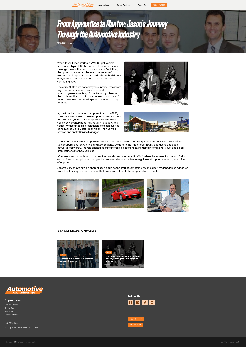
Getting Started (11, 304)
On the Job (9, 308)
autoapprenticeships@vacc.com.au (21, 327)
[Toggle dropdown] (110, 5)
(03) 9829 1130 (159, 5)
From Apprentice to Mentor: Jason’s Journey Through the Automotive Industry (122, 259)
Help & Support (11, 311)
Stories (71, 43)
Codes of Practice (234, 342)
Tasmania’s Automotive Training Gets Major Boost (76, 260)
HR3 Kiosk (134, 324)
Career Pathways (12, 314)
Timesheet (134, 319)
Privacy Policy (223, 342)
